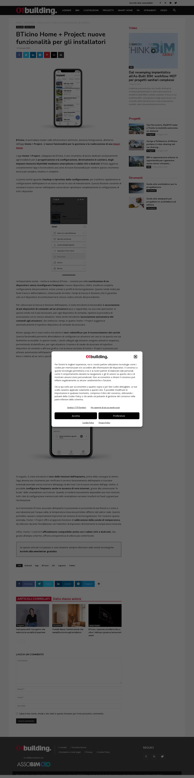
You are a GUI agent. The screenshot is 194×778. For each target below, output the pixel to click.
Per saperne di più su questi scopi (105, 407)
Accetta (76, 415)
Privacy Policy (104, 422)
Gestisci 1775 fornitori (76, 407)
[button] (135, 356)
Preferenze (119, 415)
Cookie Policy (88, 422)
